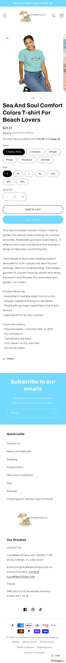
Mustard (27, 160)
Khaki (53, 152)
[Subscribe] (55, 413)
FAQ (9, 483)
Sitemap (12, 491)
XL (40, 173)
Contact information (34, 653)
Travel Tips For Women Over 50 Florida (30, 499)
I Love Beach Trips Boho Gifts (31, 637)
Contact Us (13, 443)
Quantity (8, 190)
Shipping (7, 133)
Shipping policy (44, 647)
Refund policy (30, 642)
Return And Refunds (19, 451)
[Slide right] (40, 98)
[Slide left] (25, 98)
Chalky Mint (13, 152)
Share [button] (10, 358)
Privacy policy (47, 642)
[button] (4, 16)
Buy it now (33, 219)
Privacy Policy (15, 467)
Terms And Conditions (20, 475)
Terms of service (25, 647)
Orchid (45, 160)
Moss (9, 160)
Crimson (35, 152)
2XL (53, 173)
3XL (8, 181)
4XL (22, 181)
